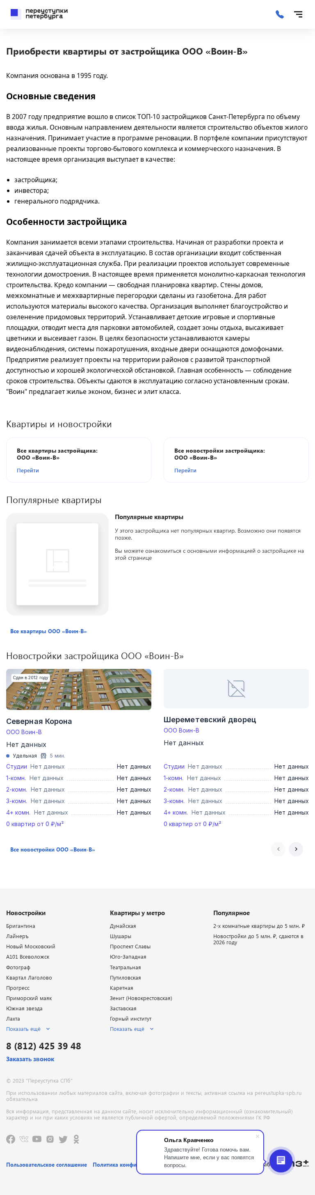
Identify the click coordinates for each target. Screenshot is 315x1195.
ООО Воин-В (24, 731)
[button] (64, 470)
